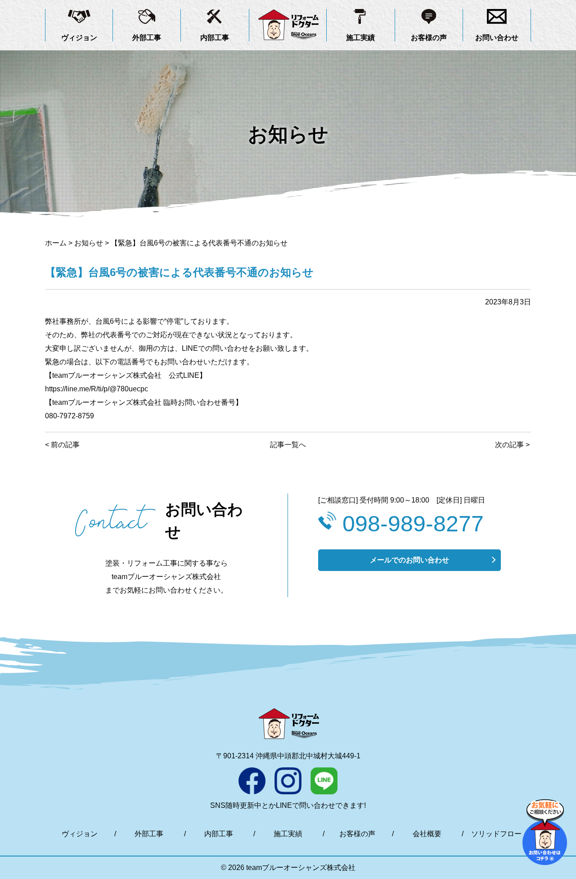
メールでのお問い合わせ (409, 560)
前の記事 (65, 445)
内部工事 (214, 37)
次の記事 (509, 445)
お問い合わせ (496, 37)
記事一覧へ (288, 445)
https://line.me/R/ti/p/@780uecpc (96, 389)
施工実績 (360, 37)
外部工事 (146, 37)
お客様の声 (429, 37)
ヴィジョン (79, 37)
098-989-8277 (413, 523)
